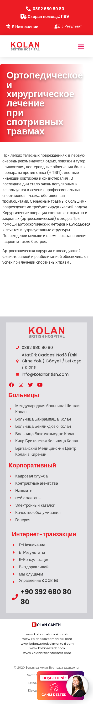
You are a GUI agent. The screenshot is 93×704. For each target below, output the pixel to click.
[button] (81, 46)
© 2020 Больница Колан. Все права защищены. (46, 667)
